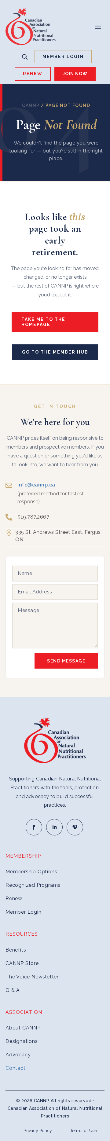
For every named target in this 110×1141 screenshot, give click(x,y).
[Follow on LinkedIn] (54, 827)
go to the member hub (55, 352)
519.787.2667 (33, 517)
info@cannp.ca (36, 485)
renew (32, 73)
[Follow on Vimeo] (75, 827)
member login (63, 56)
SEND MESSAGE (66, 661)
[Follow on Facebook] (34, 827)
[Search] (25, 57)
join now (75, 73)
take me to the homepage (43, 322)
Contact (16, 1068)
